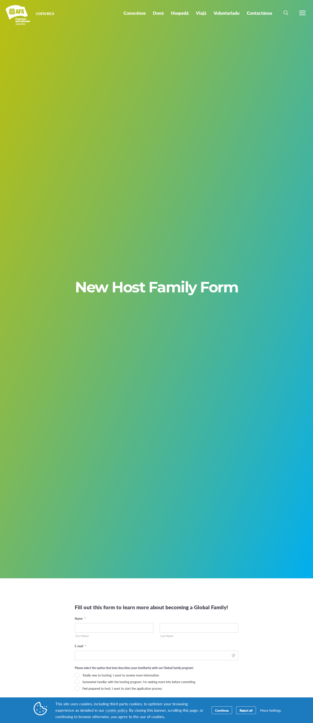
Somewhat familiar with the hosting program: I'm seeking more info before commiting (138, 681)
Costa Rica (18, 14)
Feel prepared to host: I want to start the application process (122, 688)
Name (80, 618)
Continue (222, 710)
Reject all (246, 710)
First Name (82, 636)
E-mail (80, 645)
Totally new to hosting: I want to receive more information (120, 675)
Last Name (166, 636)
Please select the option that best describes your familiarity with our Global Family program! (134, 667)
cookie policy (116, 710)
